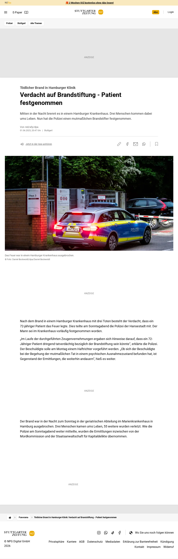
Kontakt (139, 547)
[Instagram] (99, 532)
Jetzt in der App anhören (39, 144)
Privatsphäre (56, 541)
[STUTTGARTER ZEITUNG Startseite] (89, 12)
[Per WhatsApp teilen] (143, 144)
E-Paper (17, 12)
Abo (155, 12)
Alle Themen (36, 23)
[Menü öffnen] (5, 12)
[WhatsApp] (106, 532)
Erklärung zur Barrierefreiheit (140, 541)
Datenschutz (95, 541)
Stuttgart (21, 23)
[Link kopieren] (119, 144)
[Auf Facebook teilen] (127, 144)
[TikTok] (113, 532)
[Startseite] (10, 517)
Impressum (154, 547)
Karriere (71, 541)
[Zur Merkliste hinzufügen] (155, 144)
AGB (81, 541)
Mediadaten (113, 541)
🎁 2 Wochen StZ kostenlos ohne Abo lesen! (90, 2)
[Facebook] (120, 532)
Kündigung (167, 541)
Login (171, 12)
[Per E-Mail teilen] (135, 144)
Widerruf (168, 547)
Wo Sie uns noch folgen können (154, 532)
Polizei (9, 23)
